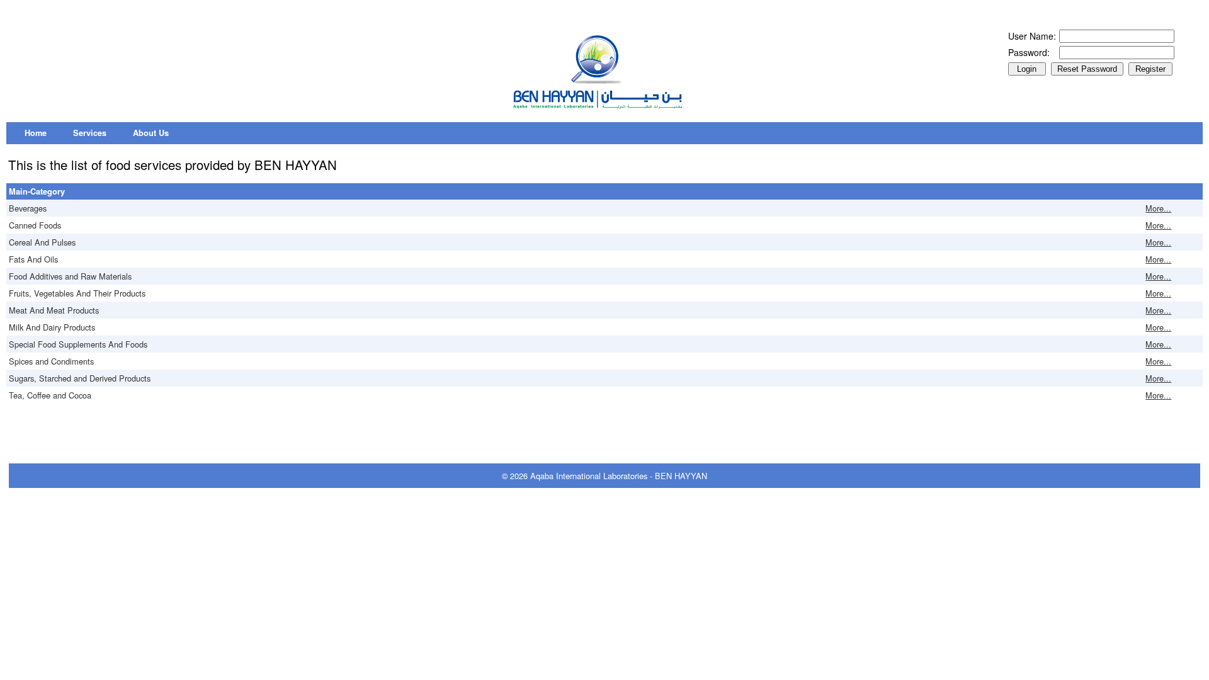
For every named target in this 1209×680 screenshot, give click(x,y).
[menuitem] (35, 133)
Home (36, 133)
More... (1158, 208)
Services (89, 133)
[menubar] (96, 133)
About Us (151, 133)
